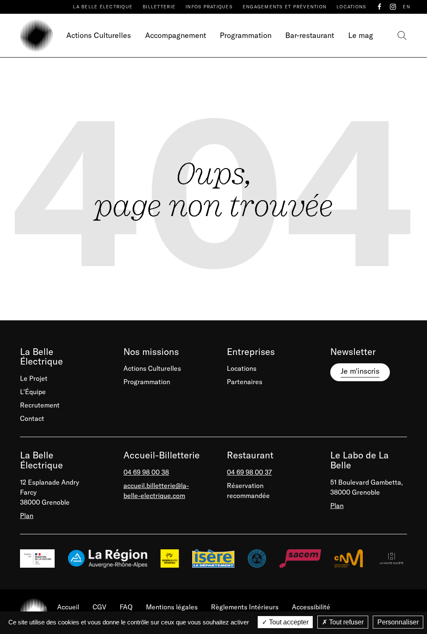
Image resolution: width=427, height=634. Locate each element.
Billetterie (159, 7)
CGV (99, 607)
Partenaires (244, 381)
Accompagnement (175, 35)
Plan (26, 515)
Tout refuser (345, 622)
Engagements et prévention (285, 7)
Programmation (245, 35)
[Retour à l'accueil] (36, 35)
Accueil (68, 607)
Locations (351, 7)
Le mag (360, 35)
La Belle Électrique (103, 7)
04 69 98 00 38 (146, 472)
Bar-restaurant (309, 35)
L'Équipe (33, 391)
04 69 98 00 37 (249, 472)
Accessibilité (311, 607)
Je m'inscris (360, 371)
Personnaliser (398, 622)
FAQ (126, 607)
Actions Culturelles (98, 35)
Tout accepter (288, 622)
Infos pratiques (209, 7)
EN (406, 7)
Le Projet (34, 378)
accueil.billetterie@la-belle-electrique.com (156, 490)
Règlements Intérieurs (245, 607)
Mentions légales (172, 607)
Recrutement (40, 405)
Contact (32, 418)
